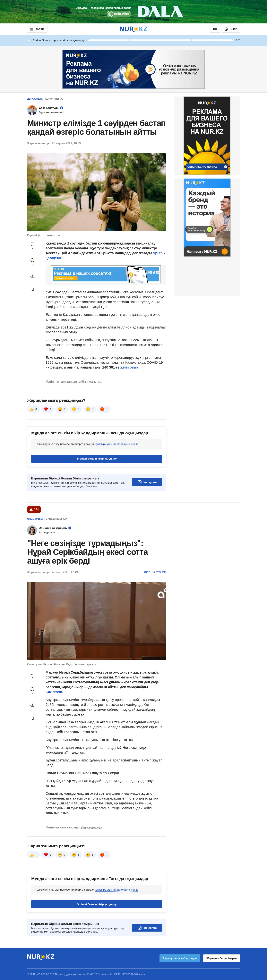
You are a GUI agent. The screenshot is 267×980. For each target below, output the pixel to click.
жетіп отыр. (129, 367)
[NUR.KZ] (133, 29)
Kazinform (54, 692)
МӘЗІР (40, 29)
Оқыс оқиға (35, 519)
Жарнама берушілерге (221, 958)
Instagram (150, 482)
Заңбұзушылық (56, 519)
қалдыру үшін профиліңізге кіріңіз (116, 443)
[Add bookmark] (32, 289)
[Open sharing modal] (32, 276)
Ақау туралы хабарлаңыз (180, 958)
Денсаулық (34, 98)
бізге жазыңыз (91, 381)
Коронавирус (54, 98)
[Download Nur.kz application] (133, 11)
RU (215, 29)
